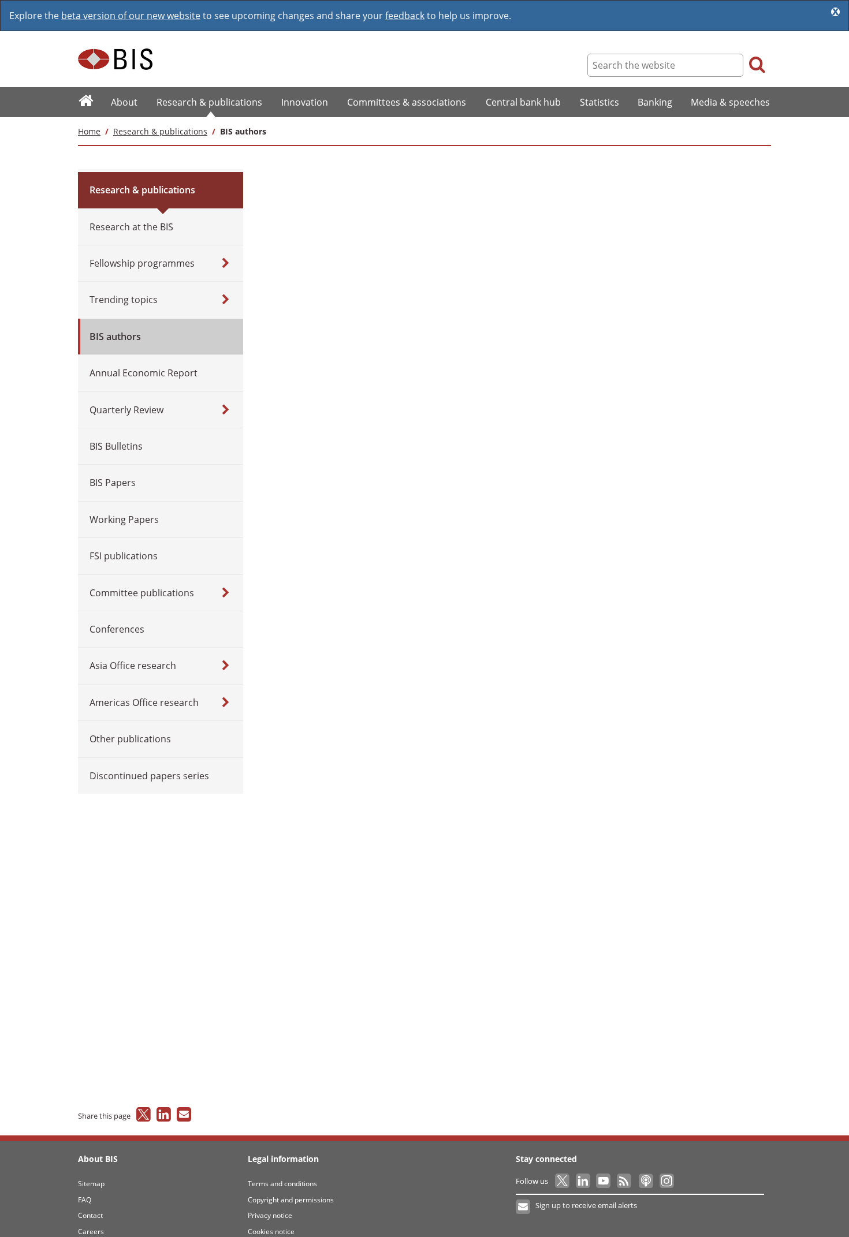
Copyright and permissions (291, 1200)
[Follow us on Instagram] (666, 1181)
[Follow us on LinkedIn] (584, 1181)
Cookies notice (271, 1231)
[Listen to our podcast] (645, 1181)
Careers (91, 1231)
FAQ (84, 1200)
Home (89, 131)
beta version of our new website (130, 15)
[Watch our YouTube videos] (604, 1181)
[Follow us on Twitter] (563, 1181)
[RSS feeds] (625, 1181)
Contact (90, 1215)
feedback (405, 15)
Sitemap (91, 1184)
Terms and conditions (282, 1184)
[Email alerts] (523, 1207)
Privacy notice (270, 1215)
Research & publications (160, 131)
